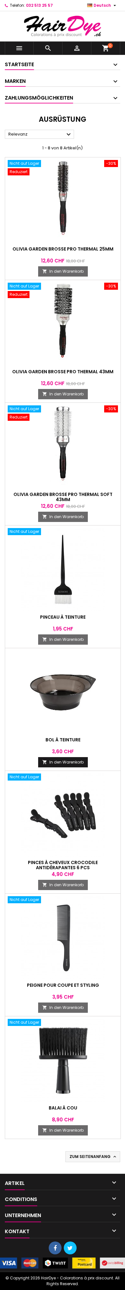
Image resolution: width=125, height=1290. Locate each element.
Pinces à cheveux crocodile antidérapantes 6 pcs (63, 865)
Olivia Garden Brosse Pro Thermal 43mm (62, 371)
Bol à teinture (63, 740)
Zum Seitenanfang (93, 1157)
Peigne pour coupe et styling (63, 985)
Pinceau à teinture (63, 617)
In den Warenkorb (63, 271)
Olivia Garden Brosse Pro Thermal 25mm (63, 249)
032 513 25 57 (39, 5)
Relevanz (40, 134)
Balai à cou (63, 1108)
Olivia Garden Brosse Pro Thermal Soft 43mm (63, 497)
